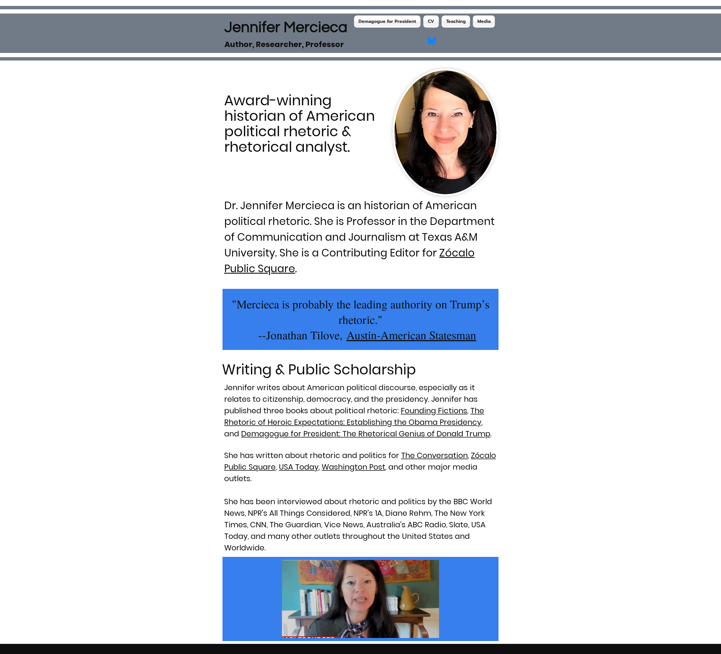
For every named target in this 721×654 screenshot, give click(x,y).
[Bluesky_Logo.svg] (432, 40)
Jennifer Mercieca (286, 27)
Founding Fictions (434, 410)
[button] (432, 632)
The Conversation (434, 455)
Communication (279, 237)
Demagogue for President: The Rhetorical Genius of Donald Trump (365, 433)
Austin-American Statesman (411, 335)
